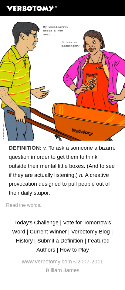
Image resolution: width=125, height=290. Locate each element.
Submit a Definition (60, 241)
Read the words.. (24, 205)
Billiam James (62, 270)
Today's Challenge (36, 223)
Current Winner (48, 232)
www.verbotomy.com (47, 262)
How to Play (74, 250)
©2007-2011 (88, 262)
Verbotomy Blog (90, 232)
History (24, 241)
